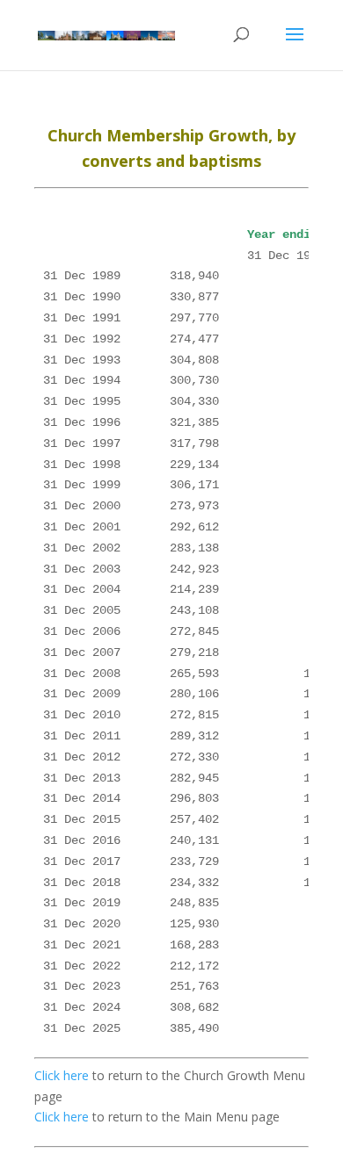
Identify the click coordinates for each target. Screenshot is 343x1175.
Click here (61, 1075)
